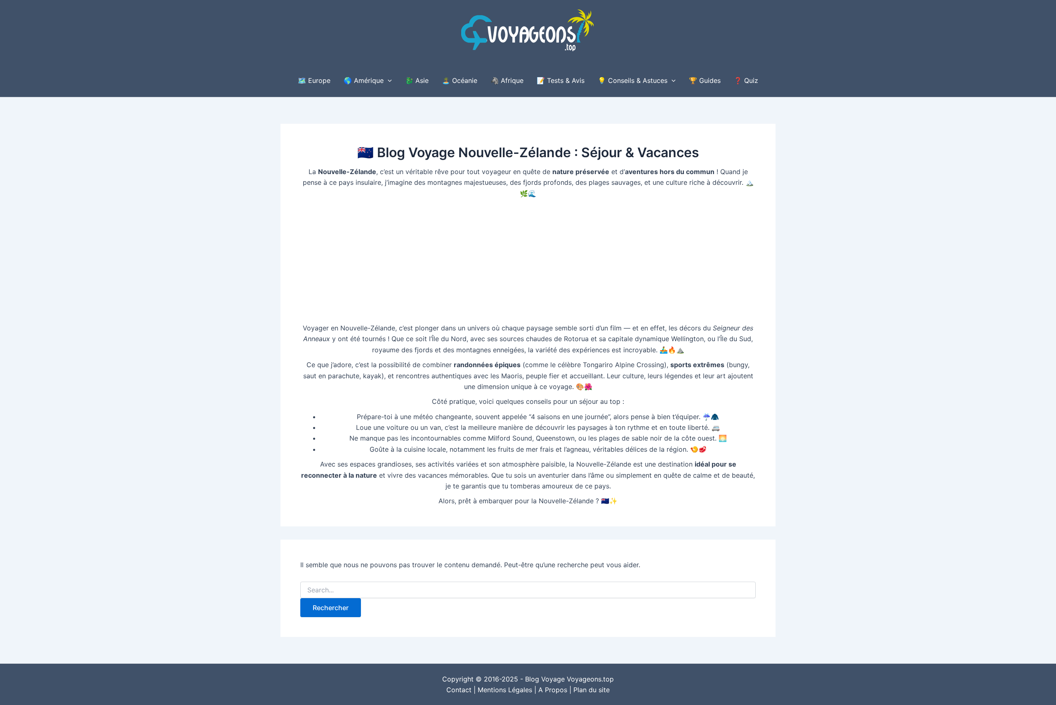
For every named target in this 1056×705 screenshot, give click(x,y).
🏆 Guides (705, 80)
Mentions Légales (505, 690)
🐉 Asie (417, 80)
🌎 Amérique (364, 80)
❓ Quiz (746, 80)
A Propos (552, 690)
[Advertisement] (528, 260)
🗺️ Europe (314, 80)
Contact (458, 690)
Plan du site (591, 690)
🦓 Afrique (506, 80)
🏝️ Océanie (459, 80)
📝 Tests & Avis (561, 80)
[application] (388, 80)
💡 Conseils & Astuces (632, 80)
